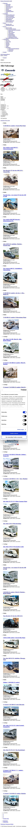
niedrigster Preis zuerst (5, 120)
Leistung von (3, 104)
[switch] (25, 416)
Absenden (3, 116)
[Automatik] (3, 100)
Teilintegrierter (5, 114)
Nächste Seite (6, 818)
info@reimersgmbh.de (5, 54)
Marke (2, 96)
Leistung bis (3, 107)
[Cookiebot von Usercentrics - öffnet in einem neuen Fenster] (21, 390)
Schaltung (3, 99)
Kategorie (3, 109)
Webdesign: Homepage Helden (7, 824)
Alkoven (4, 110)
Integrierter (4, 112)
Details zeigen (20, 429)
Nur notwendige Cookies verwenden (14, 437)
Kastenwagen (5, 113)
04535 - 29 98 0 (4, 55)
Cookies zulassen (14, 433)
